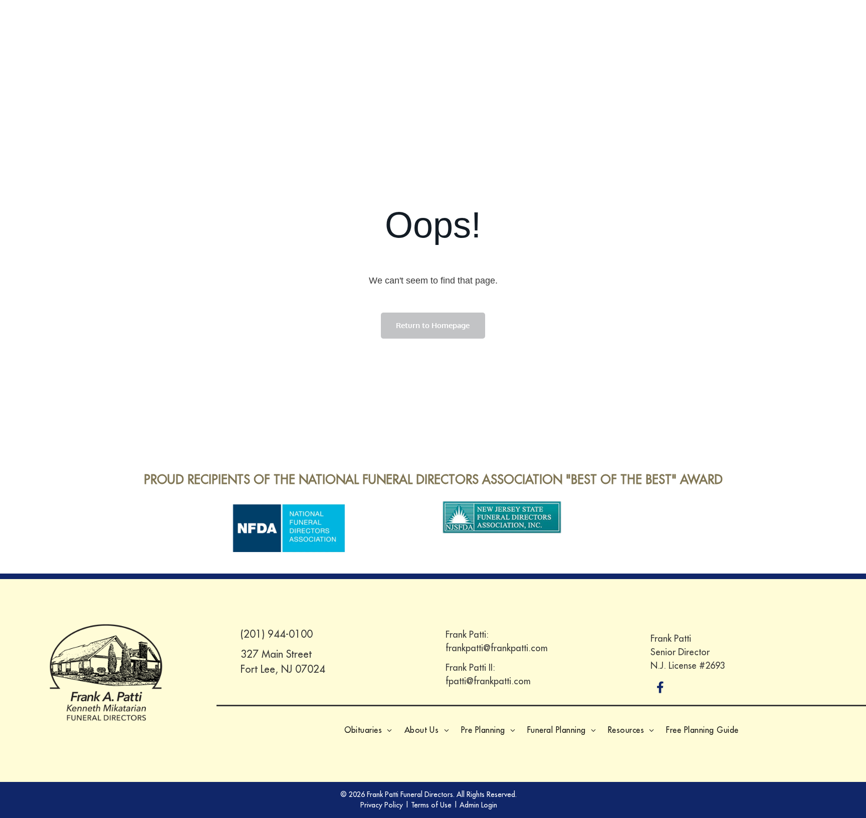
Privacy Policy (381, 804)
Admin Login (478, 804)
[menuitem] (368, 730)
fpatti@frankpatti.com (488, 681)
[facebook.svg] (661, 694)
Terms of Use (431, 804)
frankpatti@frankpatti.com (497, 648)
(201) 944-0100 (277, 634)
